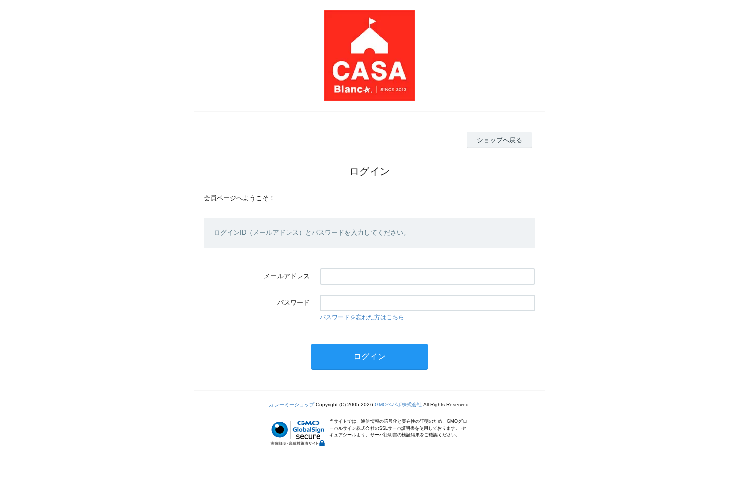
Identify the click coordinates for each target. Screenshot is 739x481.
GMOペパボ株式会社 (398, 404)
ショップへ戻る (499, 140)
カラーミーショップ (291, 404)
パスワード (293, 302)
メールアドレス (287, 276)
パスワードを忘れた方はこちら (362, 317)
